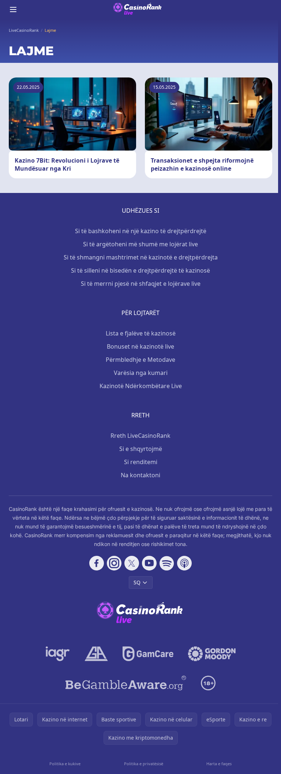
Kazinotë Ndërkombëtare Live (141, 386)
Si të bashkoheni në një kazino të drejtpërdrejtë (140, 231)
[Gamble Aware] (125, 683)
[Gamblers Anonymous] (96, 653)
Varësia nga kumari (141, 373)
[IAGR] (58, 653)
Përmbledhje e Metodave (140, 360)
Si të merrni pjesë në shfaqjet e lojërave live (141, 284)
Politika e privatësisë (143, 763)
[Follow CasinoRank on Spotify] (167, 563)
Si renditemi (140, 462)
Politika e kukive (64, 763)
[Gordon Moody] (212, 653)
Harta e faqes (219, 763)
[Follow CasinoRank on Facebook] (96, 563)
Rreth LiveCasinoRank (140, 436)
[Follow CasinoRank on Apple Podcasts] (184, 563)
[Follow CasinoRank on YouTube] (149, 563)
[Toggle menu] (13, 9)
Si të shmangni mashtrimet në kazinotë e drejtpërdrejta (141, 257)
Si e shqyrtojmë (140, 449)
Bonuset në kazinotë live (140, 346)
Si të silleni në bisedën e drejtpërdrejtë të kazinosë (140, 270)
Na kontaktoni (140, 475)
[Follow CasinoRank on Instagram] (114, 563)
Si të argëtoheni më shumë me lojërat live (140, 244)
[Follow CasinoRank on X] (131, 563)
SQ (137, 582)
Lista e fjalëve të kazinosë (141, 333)
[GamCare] (148, 653)
